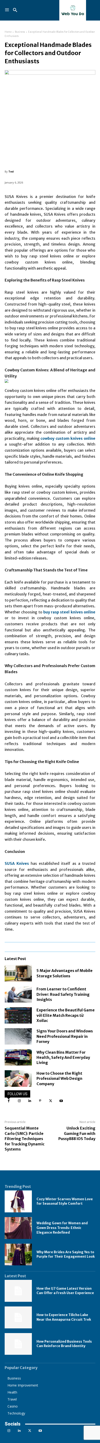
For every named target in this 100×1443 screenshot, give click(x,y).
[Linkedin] (30, 1101)
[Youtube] (61, 1101)
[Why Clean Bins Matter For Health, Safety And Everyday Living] (18, 1057)
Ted (11, 171)
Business (20, 31)
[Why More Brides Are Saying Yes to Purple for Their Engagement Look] (18, 1255)
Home (8, 31)
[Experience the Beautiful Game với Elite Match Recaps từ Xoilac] (18, 1015)
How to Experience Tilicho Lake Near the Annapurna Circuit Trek (64, 1317)
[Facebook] (9, 1101)
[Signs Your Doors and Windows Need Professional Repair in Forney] (18, 1036)
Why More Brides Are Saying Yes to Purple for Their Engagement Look (66, 1254)
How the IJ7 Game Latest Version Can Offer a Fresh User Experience (65, 1290)
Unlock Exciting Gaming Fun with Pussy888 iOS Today (76, 1133)
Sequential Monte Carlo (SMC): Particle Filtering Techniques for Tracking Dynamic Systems (24, 1138)
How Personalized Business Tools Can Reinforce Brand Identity (64, 1343)
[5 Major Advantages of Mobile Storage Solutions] (18, 973)
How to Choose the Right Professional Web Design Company (59, 1078)
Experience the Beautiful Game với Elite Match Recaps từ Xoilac (66, 1015)
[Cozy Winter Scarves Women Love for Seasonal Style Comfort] (18, 1201)
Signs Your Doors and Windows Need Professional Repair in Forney (65, 1036)
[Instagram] (19, 1101)
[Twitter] (51, 1101)
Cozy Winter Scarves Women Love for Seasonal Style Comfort (65, 1201)
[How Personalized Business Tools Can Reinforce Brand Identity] (18, 1344)
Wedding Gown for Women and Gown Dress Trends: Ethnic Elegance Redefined (62, 1227)
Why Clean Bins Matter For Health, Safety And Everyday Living (63, 1057)
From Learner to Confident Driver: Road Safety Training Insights (63, 994)
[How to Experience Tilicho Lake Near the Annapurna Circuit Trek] (18, 1317)
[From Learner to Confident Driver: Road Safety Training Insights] (18, 994)
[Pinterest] (40, 1101)
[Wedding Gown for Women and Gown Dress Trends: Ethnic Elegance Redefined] (18, 1228)
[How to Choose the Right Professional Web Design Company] (18, 1078)
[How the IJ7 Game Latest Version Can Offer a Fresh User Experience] (18, 1291)
